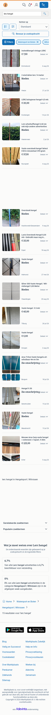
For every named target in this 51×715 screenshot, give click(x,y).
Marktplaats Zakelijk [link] (35, 641)
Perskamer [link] (7, 670)
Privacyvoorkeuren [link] (34, 657)
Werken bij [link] (30, 664)
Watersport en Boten (26, 42)
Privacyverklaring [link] (34, 652)
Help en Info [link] (31, 646)
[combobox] (22, 13)
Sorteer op (23, 22)
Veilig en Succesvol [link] (11, 646)
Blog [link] (4, 641)
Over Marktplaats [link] (10, 664)
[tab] (5, 27)
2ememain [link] (31, 675)
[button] (30, 5)
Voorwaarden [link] (8, 652)
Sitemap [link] (6, 680)
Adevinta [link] (30, 670)
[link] (6, 5)
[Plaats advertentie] (44, 5)
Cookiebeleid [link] (8, 657)
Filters (10, 42)
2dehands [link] (7, 675)
